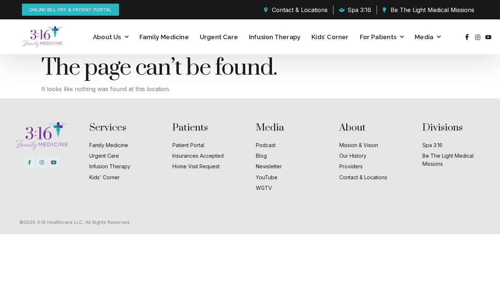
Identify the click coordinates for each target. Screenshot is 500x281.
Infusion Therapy (275, 37)
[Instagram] (477, 37)
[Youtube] (488, 37)
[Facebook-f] (30, 162)
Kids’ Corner (329, 37)
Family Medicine (164, 37)
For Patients (378, 37)
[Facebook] (467, 37)
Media (424, 37)
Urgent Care (219, 37)
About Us (107, 37)
